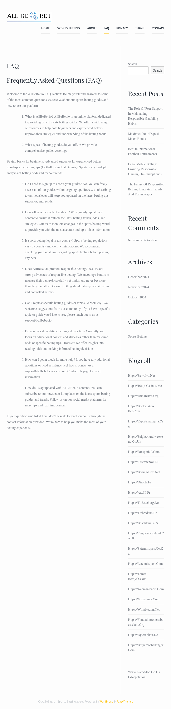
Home (45, 28)
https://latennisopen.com (145, 563)
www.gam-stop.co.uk (144, 672)
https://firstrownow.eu (143, 461)
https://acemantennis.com (146, 589)
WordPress (106, 701)
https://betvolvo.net (141, 375)
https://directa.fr (139, 482)
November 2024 (138, 287)
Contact (158, 28)
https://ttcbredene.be (142, 512)
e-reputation (137, 677)
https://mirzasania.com (143, 599)
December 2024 (138, 276)
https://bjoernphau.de (143, 634)
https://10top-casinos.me (145, 385)
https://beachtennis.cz (143, 523)
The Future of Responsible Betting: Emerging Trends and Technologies (146, 189)
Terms (140, 28)
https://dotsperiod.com (144, 451)
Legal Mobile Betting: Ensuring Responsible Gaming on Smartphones (145, 169)
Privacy (122, 28)
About (92, 28)
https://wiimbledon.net (144, 609)
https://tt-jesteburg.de (143, 502)
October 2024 (137, 297)
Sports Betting (68, 28)
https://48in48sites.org (143, 396)
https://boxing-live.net (144, 472)
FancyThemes (124, 701)
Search (132, 64)
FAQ (106, 28)
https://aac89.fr (139, 492)
